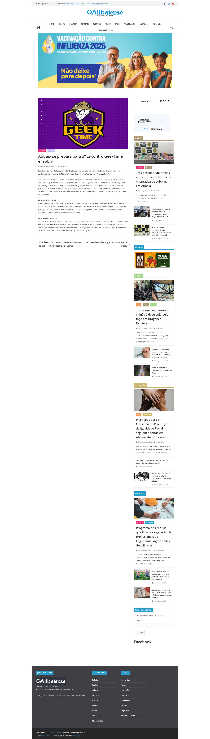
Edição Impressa (105, 30)
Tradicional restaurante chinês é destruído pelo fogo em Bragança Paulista (152, 316)
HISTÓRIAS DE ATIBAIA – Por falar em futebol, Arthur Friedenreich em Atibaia (161, 477)
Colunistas (125, 695)
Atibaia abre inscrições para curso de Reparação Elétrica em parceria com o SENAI (162, 594)
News (138, 305)
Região (62, 24)
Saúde (118, 24)
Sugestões (125, 710)
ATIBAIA (154, 101)
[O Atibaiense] (39, 27)
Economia (156, 24)
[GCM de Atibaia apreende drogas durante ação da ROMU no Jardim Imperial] (142, 233)
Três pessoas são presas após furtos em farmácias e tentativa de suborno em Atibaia (154, 179)
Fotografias (125, 690)
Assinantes (125, 680)
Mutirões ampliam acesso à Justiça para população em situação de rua (152, 461)
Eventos (97, 24)
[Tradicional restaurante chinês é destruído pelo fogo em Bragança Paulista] (154, 290)
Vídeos (123, 685)
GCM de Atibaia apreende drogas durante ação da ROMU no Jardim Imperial (161, 231)
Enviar (140, 633)
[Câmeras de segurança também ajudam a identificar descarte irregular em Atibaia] (142, 214)
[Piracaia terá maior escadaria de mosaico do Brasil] (142, 372)
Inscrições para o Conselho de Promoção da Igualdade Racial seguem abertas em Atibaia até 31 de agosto (85, 5)
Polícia (108, 24)
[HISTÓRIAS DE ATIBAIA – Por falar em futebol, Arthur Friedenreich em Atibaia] (142, 479)
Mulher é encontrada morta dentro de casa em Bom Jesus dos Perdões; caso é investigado (162, 353)
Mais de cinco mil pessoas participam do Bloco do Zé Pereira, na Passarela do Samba (60, 244)
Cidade (52, 24)
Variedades (129, 24)
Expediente (125, 700)
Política (73, 24)
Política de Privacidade (130, 716)
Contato (124, 705)
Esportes (85, 24)
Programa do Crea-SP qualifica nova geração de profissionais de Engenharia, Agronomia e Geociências (153, 536)
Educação (143, 24)
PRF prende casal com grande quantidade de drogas (106, 244)
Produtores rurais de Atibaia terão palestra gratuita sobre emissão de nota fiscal (161, 575)
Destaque (42, 150)
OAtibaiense (62, 166)
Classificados (97, 721)
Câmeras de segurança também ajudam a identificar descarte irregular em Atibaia (161, 213)
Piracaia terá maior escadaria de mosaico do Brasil (162, 370)
